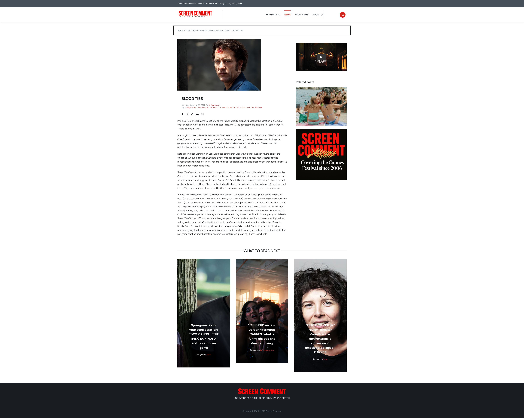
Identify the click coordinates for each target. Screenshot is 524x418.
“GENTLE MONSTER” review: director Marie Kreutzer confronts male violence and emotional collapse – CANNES (320, 338)
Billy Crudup (192, 107)
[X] (187, 114)
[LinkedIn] (197, 114)
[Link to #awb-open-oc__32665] (343, 15)
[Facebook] (182, 114)
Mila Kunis (246, 107)
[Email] (202, 114)
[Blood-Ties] (219, 39)
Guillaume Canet (225, 107)
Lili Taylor (237, 107)
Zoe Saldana (256, 107)
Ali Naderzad (214, 105)
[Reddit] (192, 114)
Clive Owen (212, 107)
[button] (298, 106)
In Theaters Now (267, 350)
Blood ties (202, 107)
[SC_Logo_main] (262, 389)
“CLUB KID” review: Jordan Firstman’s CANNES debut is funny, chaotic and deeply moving (262, 334)
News (209, 354)
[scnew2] (195, 11)
